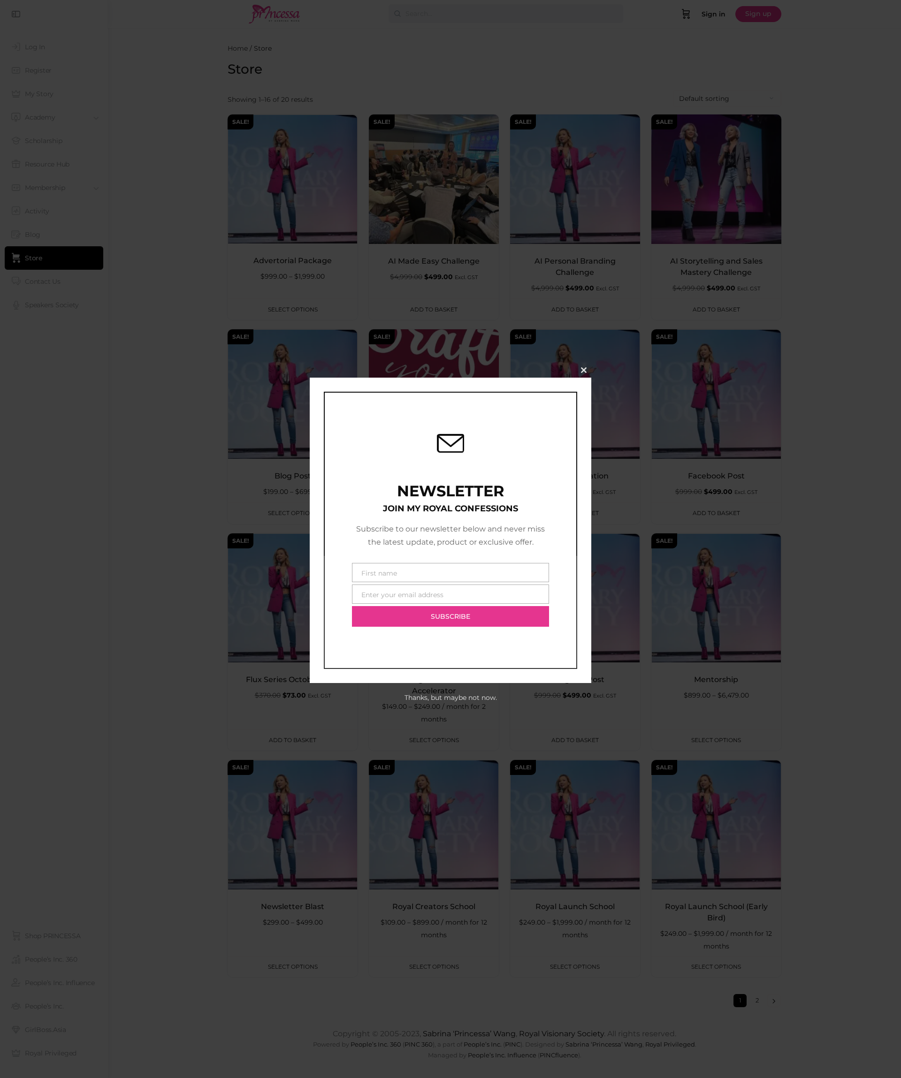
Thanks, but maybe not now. (451, 697)
